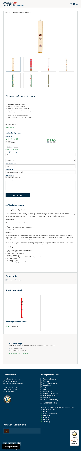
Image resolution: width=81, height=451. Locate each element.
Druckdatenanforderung (14, 280)
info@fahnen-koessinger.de (14, 383)
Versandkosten (11, 142)
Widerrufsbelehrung (49, 395)
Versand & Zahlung (49, 379)
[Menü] (78, 431)
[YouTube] (19, 444)
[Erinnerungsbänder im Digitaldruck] (40, 36)
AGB (44, 389)
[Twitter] (5, 444)
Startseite (7, 12)
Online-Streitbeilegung (50, 400)
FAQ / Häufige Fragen (50, 383)
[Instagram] (14, 444)
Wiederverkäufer (48, 391)
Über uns (46, 381)
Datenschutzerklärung (50, 393)
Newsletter (46, 397)
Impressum (46, 387)
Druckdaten (47, 385)
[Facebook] (10, 444)
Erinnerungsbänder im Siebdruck (17, 322)
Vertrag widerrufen (11, 447)
